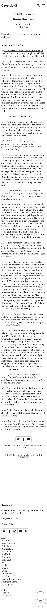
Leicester (5, 568)
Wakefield (6, 595)
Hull (3, 562)
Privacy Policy (7, 524)
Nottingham (7, 584)
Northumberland (9, 582)
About (4, 538)
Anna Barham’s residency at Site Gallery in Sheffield (22, 52)
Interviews (38, 445)
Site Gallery (19, 24)
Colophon (6, 546)
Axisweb (16, 429)
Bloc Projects (38, 424)
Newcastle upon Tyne (11, 579)
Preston (4, 587)
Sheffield (29, 24)
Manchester (6, 573)
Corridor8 (9, 5)
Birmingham (7, 549)
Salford (4, 590)
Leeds (4, 565)
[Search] (38, 5)
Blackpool (6, 551)
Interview (29, 14)
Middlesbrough (8, 576)
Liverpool (5, 571)
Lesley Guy (6, 421)
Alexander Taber (27, 445)
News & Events (8, 543)
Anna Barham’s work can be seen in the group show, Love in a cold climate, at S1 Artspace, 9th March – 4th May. (23, 413)
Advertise (5, 540)
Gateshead (6, 560)
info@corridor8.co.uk (11, 518)
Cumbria (5, 557)
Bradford (5, 554)
